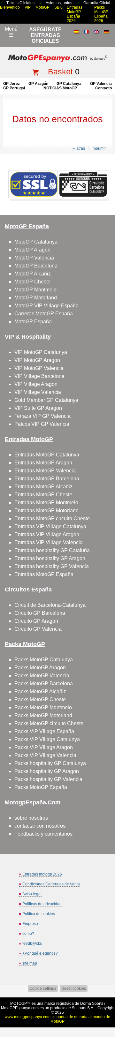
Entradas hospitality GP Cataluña (52, 550)
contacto (103, 88)
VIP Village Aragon (35, 384)
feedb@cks (32, 943)
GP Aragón (38, 83)
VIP (28, 7)
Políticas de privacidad (42, 904)
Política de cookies (38, 914)
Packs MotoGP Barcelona (43, 683)
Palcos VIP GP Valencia (41, 424)
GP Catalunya (69, 83)
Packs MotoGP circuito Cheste (48, 723)
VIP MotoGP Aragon (37, 360)
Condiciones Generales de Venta (51, 884)
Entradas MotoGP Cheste (43, 494)
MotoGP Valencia (34, 257)
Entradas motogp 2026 (42, 874)
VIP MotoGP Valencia (39, 368)
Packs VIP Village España (44, 731)
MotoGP (42, 7)
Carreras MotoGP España (43, 313)
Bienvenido (10, 7)
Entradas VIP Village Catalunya (50, 526)
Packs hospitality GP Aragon (46, 771)
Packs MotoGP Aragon (40, 667)
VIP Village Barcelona (39, 376)
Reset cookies (73, 988)
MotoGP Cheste (32, 281)
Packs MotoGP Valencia (41, 675)
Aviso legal (32, 894)
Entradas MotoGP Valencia (45, 470)
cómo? (28, 933)
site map (29, 963)
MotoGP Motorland (35, 297)
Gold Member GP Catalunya (46, 400)
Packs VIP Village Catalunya (47, 739)
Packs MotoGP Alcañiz (40, 691)
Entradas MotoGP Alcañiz (43, 486)
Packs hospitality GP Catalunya (50, 763)
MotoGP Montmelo (35, 289)
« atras (79, 148)
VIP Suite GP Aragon (38, 408)
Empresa (30, 923)
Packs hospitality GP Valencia (48, 779)
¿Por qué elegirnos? (40, 953)
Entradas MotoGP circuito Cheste (52, 518)
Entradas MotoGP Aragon (43, 462)
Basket (60, 71)
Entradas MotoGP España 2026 (74, 14)
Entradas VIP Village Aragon (46, 534)
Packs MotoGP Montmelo (43, 707)
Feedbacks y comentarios (43, 834)
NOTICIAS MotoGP (60, 88)
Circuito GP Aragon (36, 621)
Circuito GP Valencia (38, 629)
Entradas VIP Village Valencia (48, 542)
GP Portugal (14, 88)
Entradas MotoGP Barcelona (46, 478)
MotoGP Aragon (32, 249)
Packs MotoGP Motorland (43, 715)
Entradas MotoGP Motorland (46, 510)
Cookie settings (42, 988)
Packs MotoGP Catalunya (43, 659)
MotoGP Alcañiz (32, 273)
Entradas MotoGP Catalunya (46, 454)
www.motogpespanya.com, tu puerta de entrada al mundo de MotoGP (57, 1019)
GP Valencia (101, 83)
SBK (58, 7)
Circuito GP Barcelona (39, 613)
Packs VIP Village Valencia (45, 755)
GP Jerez (11, 83)
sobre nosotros (31, 818)
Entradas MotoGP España (43, 574)
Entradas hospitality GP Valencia (51, 566)
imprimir (99, 148)
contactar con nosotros (39, 826)
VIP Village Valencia (37, 392)
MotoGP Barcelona (35, 265)
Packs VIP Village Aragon (43, 747)
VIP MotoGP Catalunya (40, 352)
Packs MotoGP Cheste (40, 699)
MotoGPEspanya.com (20, 1008)
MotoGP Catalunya (35, 241)
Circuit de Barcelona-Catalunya (50, 605)
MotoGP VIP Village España (46, 305)
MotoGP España (33, 321)
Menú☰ (11, 32)
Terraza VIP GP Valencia (42, 416)
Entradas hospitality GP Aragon (49, 558)
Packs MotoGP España (40, 787)
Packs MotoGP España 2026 (101, 14)
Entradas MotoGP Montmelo (46, 502)
